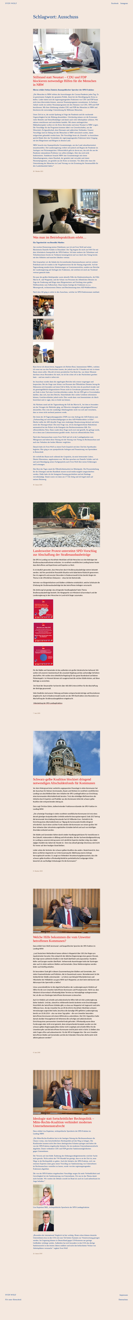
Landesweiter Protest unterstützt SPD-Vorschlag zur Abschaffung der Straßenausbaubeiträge (65, 552)
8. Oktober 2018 (38, 871)
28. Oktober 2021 (38, 171)
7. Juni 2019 (36, 713)
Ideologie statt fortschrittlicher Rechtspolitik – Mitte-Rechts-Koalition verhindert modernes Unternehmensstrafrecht (63, 1122)
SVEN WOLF (11, 3)
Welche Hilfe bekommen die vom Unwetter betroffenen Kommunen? (62, 939)
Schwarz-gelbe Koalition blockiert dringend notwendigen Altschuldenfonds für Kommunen (64, 781)
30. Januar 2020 (37, 485)
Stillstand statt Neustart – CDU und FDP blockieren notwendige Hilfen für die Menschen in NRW (64, 80)
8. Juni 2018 (36, 1052)
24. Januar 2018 (37, 1253)
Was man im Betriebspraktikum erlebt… (59, 237)
